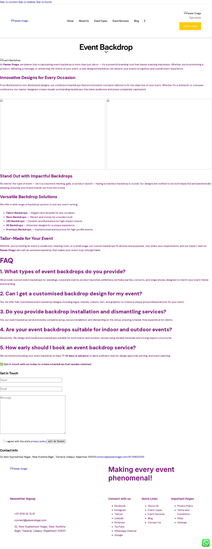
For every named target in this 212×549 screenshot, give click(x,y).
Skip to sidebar (27, 2)
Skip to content (9, 2)
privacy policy (38, 441)
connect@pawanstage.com (111, 456)
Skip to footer (44, 2)
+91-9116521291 (135, 456)
